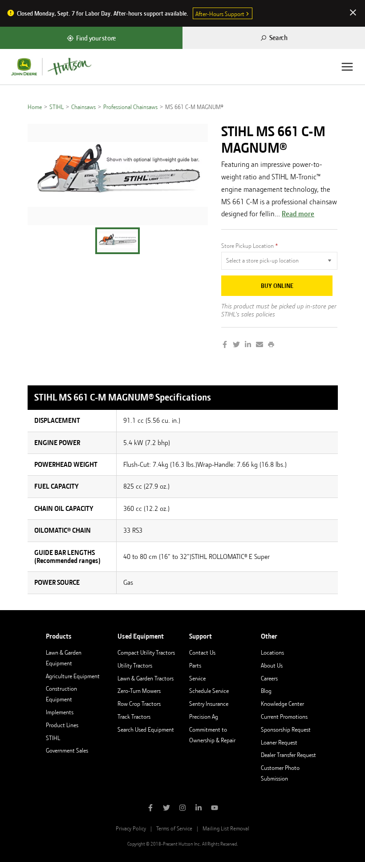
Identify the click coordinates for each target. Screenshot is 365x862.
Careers (269, 678)
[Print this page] (271, 345)
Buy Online (277, 285)
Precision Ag (203, 716)
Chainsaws (83, 106)
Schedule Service (209, 690)
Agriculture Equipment (73, 676)
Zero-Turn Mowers (139, 690)
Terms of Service (174, 828)
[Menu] (347, 67)
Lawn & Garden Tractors (146, 678)
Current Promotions (284, 716)
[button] (117, 240)
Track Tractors (134, 716)
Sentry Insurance (208, 703)
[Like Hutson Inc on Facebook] (150, 808)
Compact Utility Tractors (146, 652)
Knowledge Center (282, 703)
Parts (195, 665)
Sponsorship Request (286, 729)
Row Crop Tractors (139, 703)
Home (35, 106)
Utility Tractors (135, 665)
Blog (266, 690)
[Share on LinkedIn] (247, 345)
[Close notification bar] (353, 13)
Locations (272, 652)
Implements (59, 712)
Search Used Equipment (146, 729)
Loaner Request (279, 742)
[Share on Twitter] (236, 345)
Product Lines (62, 724)
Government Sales (67, 750)
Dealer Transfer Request (288, 754)
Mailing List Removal (226, 828)
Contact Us (202, 652)
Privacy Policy (131, 828)
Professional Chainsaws (130, 106)
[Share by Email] (259, 345)
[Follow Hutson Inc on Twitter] (166, 808)
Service (197, 678)
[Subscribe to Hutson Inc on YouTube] (215, 808)
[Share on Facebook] (224, 345)
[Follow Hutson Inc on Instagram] (182, 808)
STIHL (56, 106)
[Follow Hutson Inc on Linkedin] (199, 808)
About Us (272, 665)
